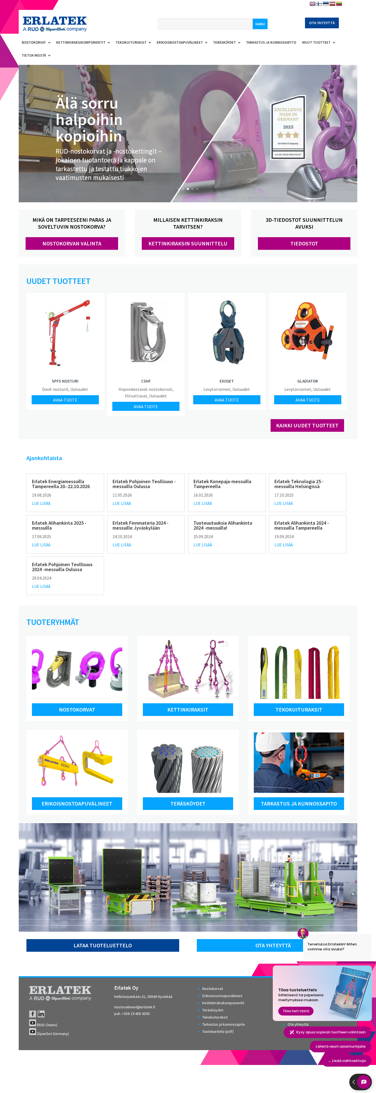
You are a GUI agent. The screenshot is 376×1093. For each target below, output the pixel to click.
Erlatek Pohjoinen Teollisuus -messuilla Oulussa (144, 483)
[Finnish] (319, 4)
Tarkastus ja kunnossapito (299, 803)
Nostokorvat (77, 709)
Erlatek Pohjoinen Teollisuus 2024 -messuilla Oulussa (62, 566)
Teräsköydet (188, 803)
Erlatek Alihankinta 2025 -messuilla (59, 525)
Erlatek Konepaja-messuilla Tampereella (222, 483)
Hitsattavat (136, 396)
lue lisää (41, 503)
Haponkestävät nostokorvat (145, 389)
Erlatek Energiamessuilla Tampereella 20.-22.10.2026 (61, 483)
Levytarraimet (216, 389)
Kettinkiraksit (187, 709)
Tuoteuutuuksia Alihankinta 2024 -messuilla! (223, 525)
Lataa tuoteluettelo (102, 945)
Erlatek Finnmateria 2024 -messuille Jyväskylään (140, 525)
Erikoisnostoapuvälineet (77, 803)
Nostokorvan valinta (71, 243)
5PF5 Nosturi (65, 381)
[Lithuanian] (339, 4)
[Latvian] (332, 4)
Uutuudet (79, 389)
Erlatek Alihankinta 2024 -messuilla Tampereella (301, 525)
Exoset (227, 381)
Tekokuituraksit (299, 709)
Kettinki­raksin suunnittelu (187, 243)
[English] (313, 4)
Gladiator (307, 381)
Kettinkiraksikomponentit (223, 1002)
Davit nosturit (55, 389)
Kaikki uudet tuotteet (307, 425)
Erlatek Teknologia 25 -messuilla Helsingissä (299, 483)
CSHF (146, 381)
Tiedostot (304, 243)
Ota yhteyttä (322, 22)
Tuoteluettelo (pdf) (218, 1031)
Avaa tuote (65, 400)
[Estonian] (326, 4)
